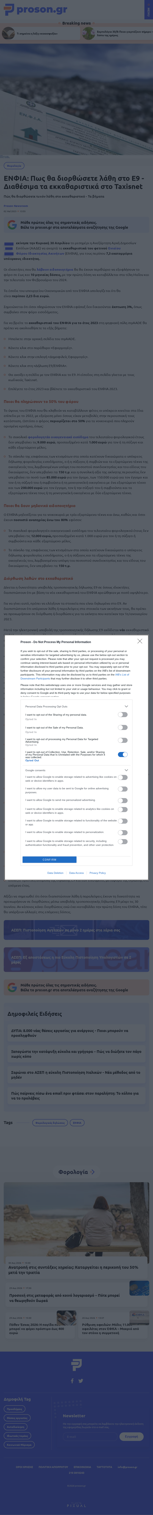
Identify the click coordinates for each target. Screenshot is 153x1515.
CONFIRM (50, 859)
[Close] (141, 642)
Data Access (76, 872)
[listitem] (76, 706)
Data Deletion (55, 872)
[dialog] (76, 757)
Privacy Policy (98, 872)
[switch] (123, 714)
